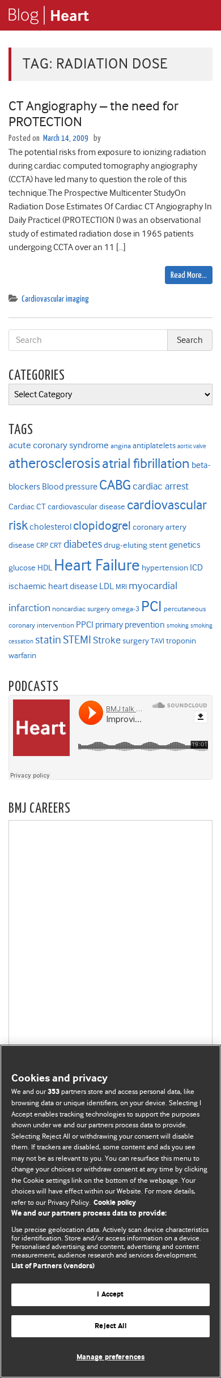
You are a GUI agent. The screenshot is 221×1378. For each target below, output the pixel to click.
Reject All (110, 1326)
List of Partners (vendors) (53, 1266)
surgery (135, 641)
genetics (185, 544)
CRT (56, 545)
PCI (151, 606)
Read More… (189, 275)
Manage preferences (110, 1357)
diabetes (82, 544)
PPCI (85, 624)
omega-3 (125, 608)
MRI (121, 586)
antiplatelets (154, 445)
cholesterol (50, 526)
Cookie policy (115, 1203)
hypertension (165, 568)
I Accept (110, 1294)
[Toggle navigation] (198, 15)
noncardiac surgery (81, 608)
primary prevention (130, 624)
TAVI (157, 641)
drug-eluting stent (135, 545)
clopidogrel (102, 525)
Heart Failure (97, 565)
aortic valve (191, 446)
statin (48, 639)
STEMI (77, 639)
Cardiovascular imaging (55, 299)
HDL (44, 568)
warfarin (22, 655)
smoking (178, 625)
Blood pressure (69, 486)
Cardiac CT (27, 507)
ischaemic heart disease (52, 586)
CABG (115, 485)
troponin (181, 641)
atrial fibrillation (146, 463)
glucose (22, 568)
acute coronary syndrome (58, 444)
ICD (196, 567)
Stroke (107, 640)
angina (120, 445)
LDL (106, 586)
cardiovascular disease (86, 507)
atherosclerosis (54, 463)
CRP (42, 545)
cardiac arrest (161, 486)
